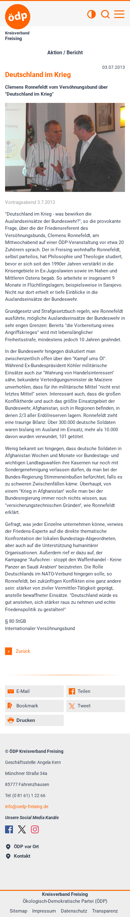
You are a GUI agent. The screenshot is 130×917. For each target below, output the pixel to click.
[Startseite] (17, 16)
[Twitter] (22, 829)
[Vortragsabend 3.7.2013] (65, 190)
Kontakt (22, 856)
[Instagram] (35, 829)
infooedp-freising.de (26, 806)
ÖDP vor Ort (26, 846)
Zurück (23, 651)
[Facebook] (9, 829)
